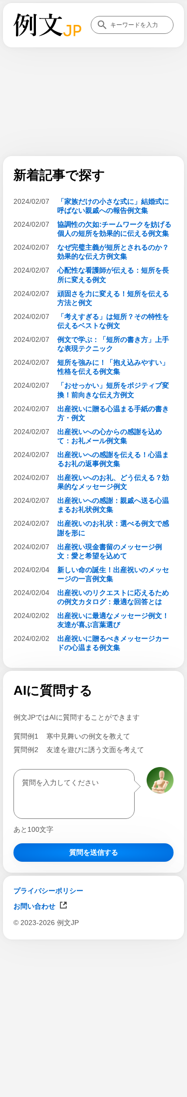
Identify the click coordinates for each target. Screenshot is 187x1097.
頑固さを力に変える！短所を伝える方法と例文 (113, 298)
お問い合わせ (34, 906)
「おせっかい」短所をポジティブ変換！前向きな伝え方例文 (113, 389)
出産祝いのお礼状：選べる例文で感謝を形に (113, 527)
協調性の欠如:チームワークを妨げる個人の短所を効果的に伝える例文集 (114, 228)
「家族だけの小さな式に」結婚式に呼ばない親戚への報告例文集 (113, 205)
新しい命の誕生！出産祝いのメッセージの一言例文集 (113, 574)
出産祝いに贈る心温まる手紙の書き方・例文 (113, 413)
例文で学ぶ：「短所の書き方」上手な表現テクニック (113, 343)
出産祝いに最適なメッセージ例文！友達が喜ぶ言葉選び (113, 620)
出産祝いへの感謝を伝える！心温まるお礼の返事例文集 (113, 459)
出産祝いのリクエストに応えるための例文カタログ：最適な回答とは (113, 597)
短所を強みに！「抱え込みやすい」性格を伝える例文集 (113, 366)
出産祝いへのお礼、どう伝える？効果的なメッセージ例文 (113, 481)
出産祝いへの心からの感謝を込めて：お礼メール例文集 (109, 436)
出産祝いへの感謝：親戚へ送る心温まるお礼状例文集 (113, 504)
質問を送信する (93, 852)
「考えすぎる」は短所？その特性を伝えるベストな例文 (113, 321)
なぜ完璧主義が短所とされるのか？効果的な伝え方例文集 (113, 251)
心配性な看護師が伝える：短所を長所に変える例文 (113, 274)
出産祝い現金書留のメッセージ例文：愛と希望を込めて (109, 551)
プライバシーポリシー (48, 891)
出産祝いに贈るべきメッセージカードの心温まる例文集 (113, 642)
